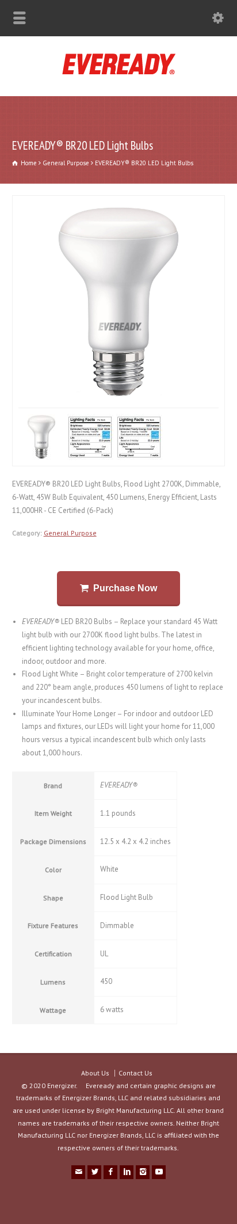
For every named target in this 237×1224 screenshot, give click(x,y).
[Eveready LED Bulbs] (119, 72)
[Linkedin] (126, 1172)
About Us (95, 1073)
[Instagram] (143, 1172)
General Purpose (70, 532)
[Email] (78, 1172)
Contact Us (135, 1073)
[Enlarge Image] (49, 201)
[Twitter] (94, 1172)
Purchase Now (125, 588)
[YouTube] (159, 1172)
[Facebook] (110, 1172)
